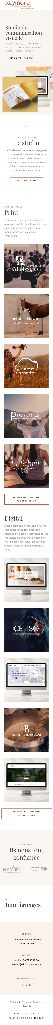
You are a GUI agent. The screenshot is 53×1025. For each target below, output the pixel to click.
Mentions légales (26, 1013)
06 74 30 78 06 (31, 960)
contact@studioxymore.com (26, 964)
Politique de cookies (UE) (26, 1018)
